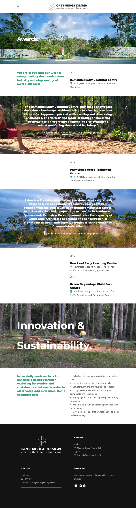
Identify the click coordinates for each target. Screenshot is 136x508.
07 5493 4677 (26, 479)
